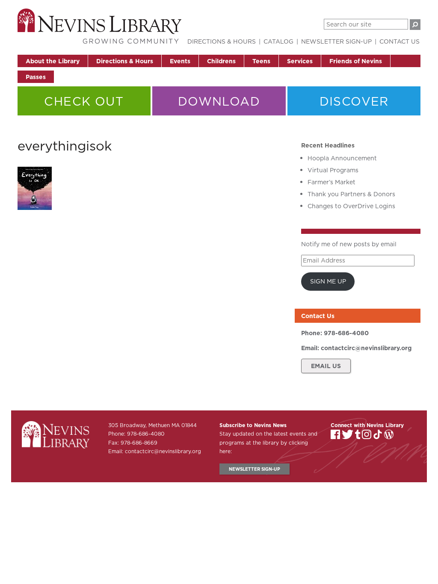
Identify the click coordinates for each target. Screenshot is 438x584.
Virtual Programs (333, 170)
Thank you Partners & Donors (351, 194)
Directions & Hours (124, 61)
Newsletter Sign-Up (336, 41)
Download (219, 101)
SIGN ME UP (328, 281)
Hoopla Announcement (342, 158)
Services (300, 61)
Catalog (278, 41)
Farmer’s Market (331, 182)
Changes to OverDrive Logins (351, 206)
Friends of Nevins (355, 61)
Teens (261, 61)
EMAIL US (326, 366)
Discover (354, 101)
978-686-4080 (346, 333)
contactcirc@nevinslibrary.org (366, 348)
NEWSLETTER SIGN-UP (254, 469)
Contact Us (399, 41)
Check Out (84, 101)
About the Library (53, 61)
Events (180, 61)
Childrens (221, 61)
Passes (36, 77)
